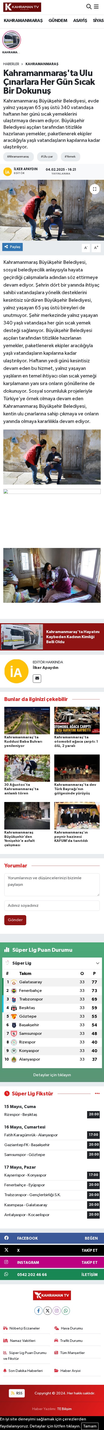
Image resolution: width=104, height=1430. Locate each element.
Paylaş (15, 247)
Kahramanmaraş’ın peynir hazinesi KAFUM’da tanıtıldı (71, 837)
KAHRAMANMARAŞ (23, 20)
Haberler (11, 64)
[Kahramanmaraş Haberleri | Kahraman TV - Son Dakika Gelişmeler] (22, 7)
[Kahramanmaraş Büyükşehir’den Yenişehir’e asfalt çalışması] (27, 816)
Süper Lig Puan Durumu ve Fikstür (25, 1355)
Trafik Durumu (71, 1341)
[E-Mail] (37, 678)
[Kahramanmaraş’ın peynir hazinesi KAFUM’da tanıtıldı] (77, 816)
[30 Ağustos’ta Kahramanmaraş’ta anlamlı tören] (27, 768)
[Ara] (89, 7)
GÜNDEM (57, 20)
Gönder (15, 920)
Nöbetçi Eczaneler (25, 1328)
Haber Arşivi (71, 1371)
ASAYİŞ (80, 20)
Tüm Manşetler (72, 1353)
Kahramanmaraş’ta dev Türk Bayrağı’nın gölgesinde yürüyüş (75, 789)
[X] (47, 1311)
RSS (19, 1393)
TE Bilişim (64, 1409)
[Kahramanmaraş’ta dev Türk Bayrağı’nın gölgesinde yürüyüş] (77, 768)
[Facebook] (38, 1311)
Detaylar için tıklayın (52, 1075)
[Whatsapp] (66, 1311)
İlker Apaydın (45, 668)
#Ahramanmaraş (18, 156)
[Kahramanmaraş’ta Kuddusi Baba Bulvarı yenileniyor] (27, 720)
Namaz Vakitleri (22, 1341)
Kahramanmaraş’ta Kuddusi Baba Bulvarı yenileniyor (23, 742)
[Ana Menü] (96, 7)
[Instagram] (57, 1311)
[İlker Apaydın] (16, 671)
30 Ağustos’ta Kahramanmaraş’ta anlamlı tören (21, 789)
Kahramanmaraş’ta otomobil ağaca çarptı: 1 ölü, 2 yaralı (76, 742)
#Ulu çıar (47, 156)
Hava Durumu (72, 1328)
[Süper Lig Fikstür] (97, 1094)
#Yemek (70, 156)
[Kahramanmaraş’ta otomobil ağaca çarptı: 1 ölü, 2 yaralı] (77, 720)
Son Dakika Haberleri (26, 1371)
